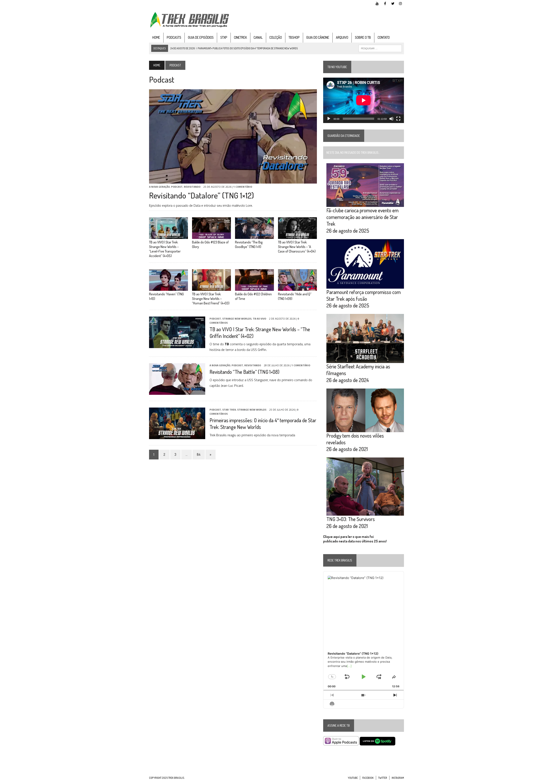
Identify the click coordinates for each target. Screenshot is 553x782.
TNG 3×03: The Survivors (350, 519)
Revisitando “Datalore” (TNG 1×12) (201, 195)
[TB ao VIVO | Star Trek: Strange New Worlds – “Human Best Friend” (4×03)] (211, 288)
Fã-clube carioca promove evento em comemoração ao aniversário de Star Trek (362, 217)
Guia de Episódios (201, 37)
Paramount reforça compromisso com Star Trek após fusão (363, 295)
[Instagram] (400, 3)
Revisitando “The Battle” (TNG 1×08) (244, 371)
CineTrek (240, 37)
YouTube (353, 777)
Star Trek (229, 410)
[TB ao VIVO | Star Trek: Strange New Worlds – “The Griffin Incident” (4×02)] (177, 345)
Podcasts (174, 37)
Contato (384, 37)
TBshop (294, 37)
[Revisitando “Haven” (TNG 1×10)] (168, 288)
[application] (363, 100)
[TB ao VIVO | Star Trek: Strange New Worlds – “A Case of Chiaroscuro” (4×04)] (297, 236)
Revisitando (192, 187)
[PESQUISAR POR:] (380, 48)
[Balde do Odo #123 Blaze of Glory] (211, 236)
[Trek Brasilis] (189, 19)
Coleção (275, 37)
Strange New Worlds (236, 319)
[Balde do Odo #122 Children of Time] (254, 288)
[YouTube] (377, 3)
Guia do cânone (317, 37)
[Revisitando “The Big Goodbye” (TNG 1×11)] (254, 236)
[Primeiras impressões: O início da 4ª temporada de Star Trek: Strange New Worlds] (177, 436)
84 (198, 454)
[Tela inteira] (398, 119)
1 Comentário (242, 187)
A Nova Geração (159, 187)
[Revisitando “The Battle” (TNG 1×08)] (177, 391)
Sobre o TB (363, 37)
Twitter (382, 777)
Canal (258, 37)
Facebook (368, 777)
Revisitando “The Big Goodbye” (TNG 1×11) (249, 244)
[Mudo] (391, 119)
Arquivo (342, 37)
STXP (223, 37)
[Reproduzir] (329, 119)
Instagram (398, 777)
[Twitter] (392, 3)
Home (156, 37)
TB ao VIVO (259, 319)
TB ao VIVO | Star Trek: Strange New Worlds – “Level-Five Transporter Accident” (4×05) (165, 249)
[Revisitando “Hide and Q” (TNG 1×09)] (297, 288)
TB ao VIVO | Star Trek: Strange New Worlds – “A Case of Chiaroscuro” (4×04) (297, 246)
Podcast (177, 187)
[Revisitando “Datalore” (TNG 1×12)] (233, 180)
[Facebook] (384, 3)
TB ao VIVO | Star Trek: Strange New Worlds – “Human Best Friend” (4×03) (210, 298)
